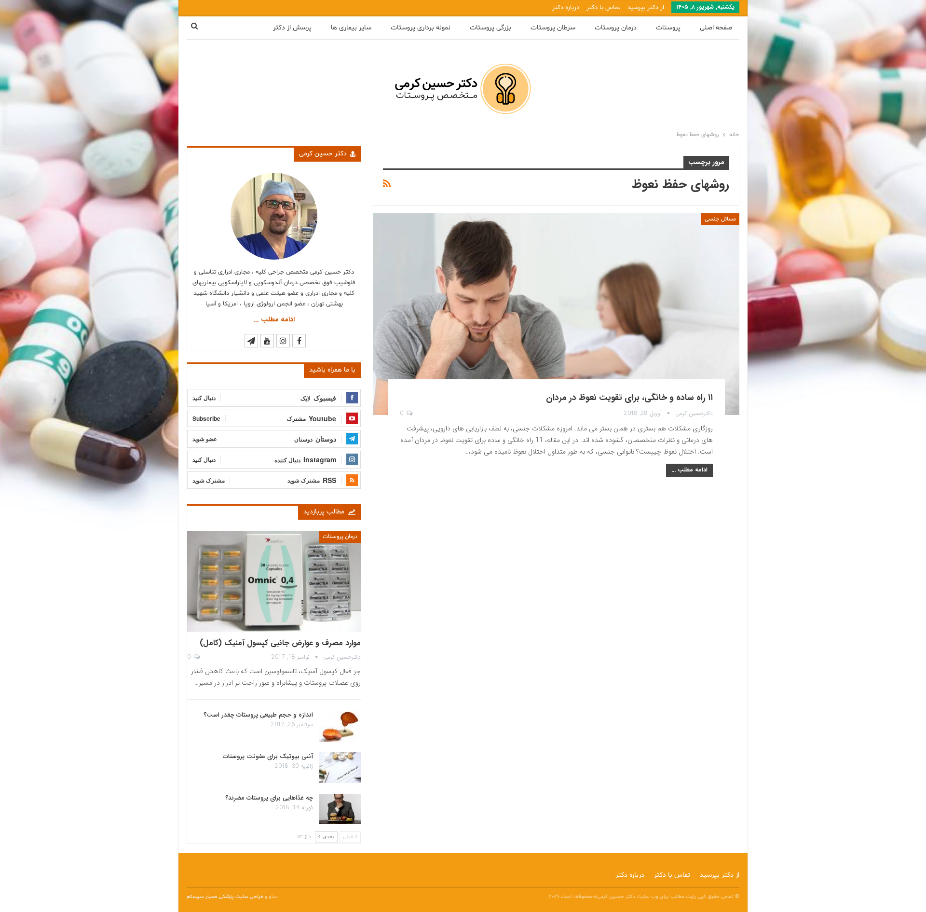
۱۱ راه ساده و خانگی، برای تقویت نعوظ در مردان (629, 397)
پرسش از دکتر (292, 27)
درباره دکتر (565, 7)
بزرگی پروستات (490, 27)
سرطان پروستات (553, 27)
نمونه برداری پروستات (420, 27)
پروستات (668, 27)
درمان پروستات (616, 27)
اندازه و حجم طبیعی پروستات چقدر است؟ (258, 715)
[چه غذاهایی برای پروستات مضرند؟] (340, 809)
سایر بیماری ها (351, 27)
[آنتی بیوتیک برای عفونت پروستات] (340, 767)
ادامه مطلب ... (689, 469)
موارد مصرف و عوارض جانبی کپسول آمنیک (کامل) (280, 643)
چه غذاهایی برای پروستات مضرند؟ (269, 798)
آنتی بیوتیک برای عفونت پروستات (268, 756)
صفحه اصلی (716, 27)
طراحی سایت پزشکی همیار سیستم (226, 896)
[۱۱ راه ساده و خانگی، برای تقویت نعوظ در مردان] (556, 314)
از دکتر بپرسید (645, 7)
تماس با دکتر (603, 7)
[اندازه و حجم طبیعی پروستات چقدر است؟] (340, 726)
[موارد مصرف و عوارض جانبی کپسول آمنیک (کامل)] (274, 581)
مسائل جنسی (720, 219)
